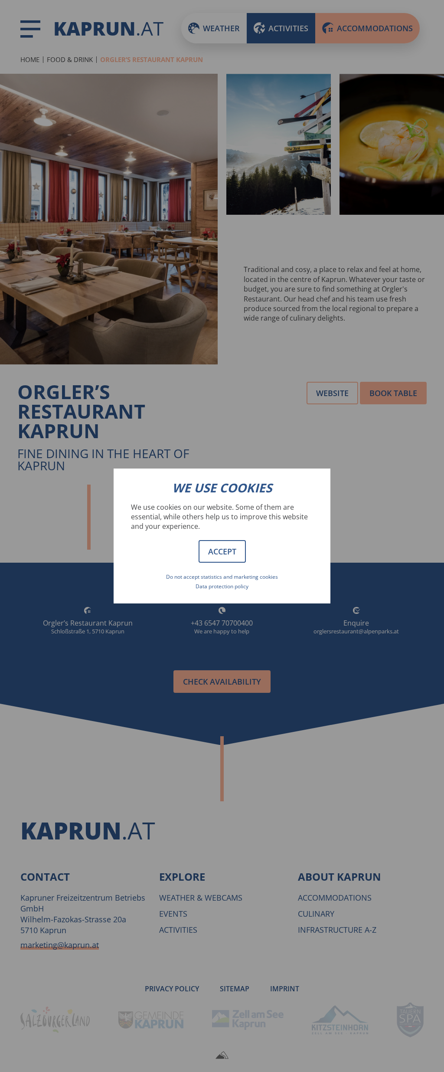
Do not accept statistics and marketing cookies (222, 576)
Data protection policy (222, 586)
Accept (222, 551)
